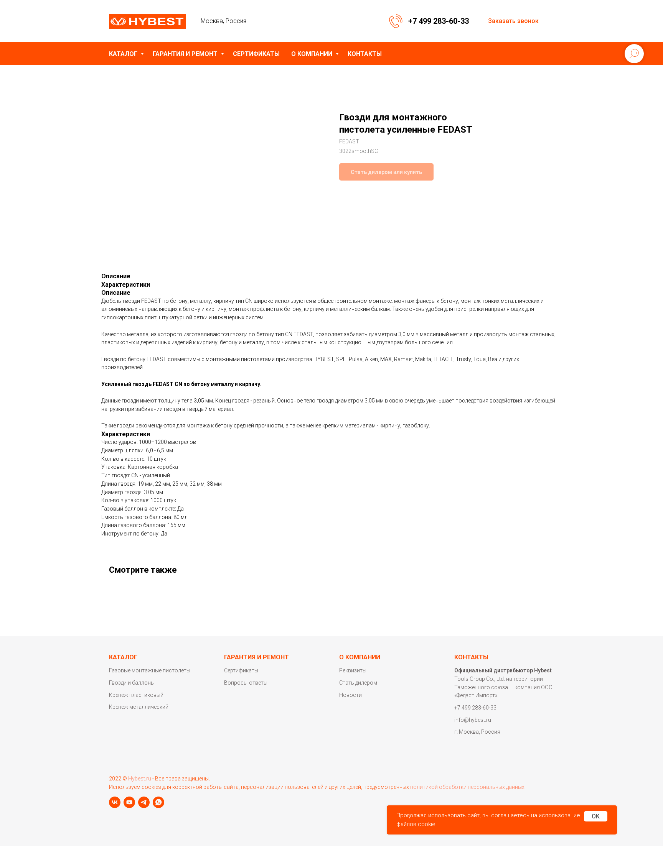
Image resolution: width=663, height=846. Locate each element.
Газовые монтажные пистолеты (149, 670)
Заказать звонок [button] (513, 21)
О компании (312, 53)
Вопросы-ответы (245, 683)
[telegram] (144, 802)
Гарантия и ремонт (186, 53)
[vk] (114, 802)
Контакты (365, 53)
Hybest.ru (139, 778)
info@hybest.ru (472, 720)
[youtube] (129, 802)
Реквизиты (352, 670)
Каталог (124, 53)
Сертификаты (256, 53)
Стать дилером (358, 683)
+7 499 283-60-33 (438, 21)
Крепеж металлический (138, 707)
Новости (350, 695)
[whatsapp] (158, 802)
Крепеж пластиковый (136, 695)
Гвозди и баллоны (132, 683)
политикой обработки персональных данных (467, 787)
